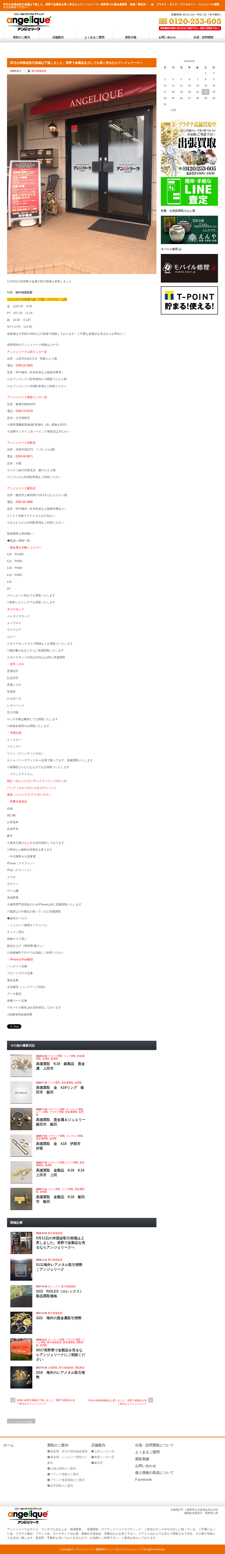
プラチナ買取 (56, 1112)
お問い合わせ (167, 37)
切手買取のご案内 (61, 1485)
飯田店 (98, 1462)
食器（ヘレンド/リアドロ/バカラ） (29, 794)
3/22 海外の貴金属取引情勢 (59, 1318)
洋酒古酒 (15, 732)
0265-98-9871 (24, 456)
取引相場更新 (39, 71)
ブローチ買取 (55, 1056)
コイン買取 (54, 1189)
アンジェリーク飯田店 (21, 488)
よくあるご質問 (94, 37)
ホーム (8, 1445)
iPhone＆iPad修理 (21, 959)
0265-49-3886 (24, 502)
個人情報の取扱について (154, 1473)
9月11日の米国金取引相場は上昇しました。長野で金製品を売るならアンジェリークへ (60, 1242)
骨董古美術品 (18, 801)
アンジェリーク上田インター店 (27, 351)
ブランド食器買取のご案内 (67, 1480)
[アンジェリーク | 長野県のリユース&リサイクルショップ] (29, 30)
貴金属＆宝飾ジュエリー (25, 547)
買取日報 (130, 37)
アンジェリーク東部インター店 (27, 397)
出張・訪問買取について (154, 1445)
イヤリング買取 (56, 1109)
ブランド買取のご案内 (64, 1474)
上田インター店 (104, 1451)
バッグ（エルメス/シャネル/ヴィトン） (32, 787)
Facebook (143, 1479)
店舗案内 (58, 37)
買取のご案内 (21, 37)
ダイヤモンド (15, 609)
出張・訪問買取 (204, 37)
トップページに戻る (21, 1422)
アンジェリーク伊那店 (21, 442)
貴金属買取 (67, 1082)
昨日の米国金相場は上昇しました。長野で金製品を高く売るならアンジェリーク (118, 1402)
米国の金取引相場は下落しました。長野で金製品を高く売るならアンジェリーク (46, 1402)
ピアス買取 (42, 1112)
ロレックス (54, 1286)
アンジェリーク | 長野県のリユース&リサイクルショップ (108, 1549)
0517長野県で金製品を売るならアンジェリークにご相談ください (60, 1354)
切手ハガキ (17, 664)
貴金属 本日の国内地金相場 (68, 1451)
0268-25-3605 (24, 365)
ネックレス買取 (74, 1109)
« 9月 (173, 110)
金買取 (45, 1058)
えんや (28, 842)
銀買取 (54, 1058)
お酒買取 (53, 1367)
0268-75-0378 (24, 411)
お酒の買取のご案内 (63, 1468)
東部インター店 (104, 1457)
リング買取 (70, 1056)
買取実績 (79, 1367)
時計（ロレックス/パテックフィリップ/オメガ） (38, 781)
